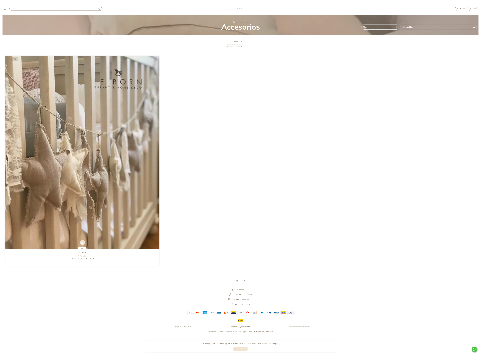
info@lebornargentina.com (242, 299)
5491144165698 (242, 290)
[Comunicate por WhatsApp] (474, 349)
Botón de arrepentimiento (263, 332)
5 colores (82, 248)
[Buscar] (99, 9)
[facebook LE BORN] (244, 281)
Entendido (240, 349)
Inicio (235, 22)
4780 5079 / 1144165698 (242, 294)
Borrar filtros (250, 47)
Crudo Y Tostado (233, 47)
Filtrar (365, 27)
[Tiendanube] (241, 327)
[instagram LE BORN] (236, 281)
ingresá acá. (247, 332)
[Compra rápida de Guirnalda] (82, 242)
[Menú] (6, 9)
